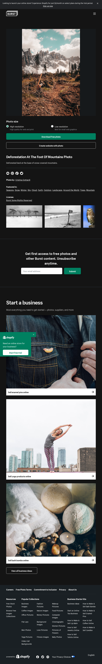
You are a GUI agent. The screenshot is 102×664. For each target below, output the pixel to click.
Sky (29, 189)
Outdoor (47, 189)
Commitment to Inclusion (45, 589)
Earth (40, 189)
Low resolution (61, 126)
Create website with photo (51, 145)
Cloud (34, 189)
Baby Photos (57, 636)
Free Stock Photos (10, 605)
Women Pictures (58, 625)
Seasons (10, 189)
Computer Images (56, 616)
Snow (17, 189)
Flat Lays (25, 621)
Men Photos (26, 629)
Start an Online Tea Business (73, 612)
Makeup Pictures (55, 605)
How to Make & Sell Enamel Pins (89, 613)
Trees (82, 189)
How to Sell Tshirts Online (72, 635)
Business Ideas (73, 603)
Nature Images (42, 610)
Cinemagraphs (57, 621)
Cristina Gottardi (22, 179)
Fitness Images (43, 636)
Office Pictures (27, 614)
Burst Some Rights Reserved (19, 200)
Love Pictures (42, 629)
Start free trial (15, 352)
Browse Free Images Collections (11, 613)
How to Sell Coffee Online (88, 621)
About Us (72, 589)
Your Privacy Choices (61, 656)
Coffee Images (27, 610)
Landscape (57, 189)
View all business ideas (21, 570)
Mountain (90, 189)
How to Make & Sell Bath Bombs (89, 605)
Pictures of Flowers (56, 631)
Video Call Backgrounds (27, 642)
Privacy (62, 589)
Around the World (71, 189)
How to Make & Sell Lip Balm (73, 621)
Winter (23, 189)
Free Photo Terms (24, 589)
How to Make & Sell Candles (89, 628)
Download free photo (51, 136)
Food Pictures (57, 610)
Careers (9, 589)
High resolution (17, 126)
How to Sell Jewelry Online (73, 628)
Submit (72, 271)
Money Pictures (43, 614)
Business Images (25, 605)
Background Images (41, 623)
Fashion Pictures (40, 605)
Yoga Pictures (27, 636)
